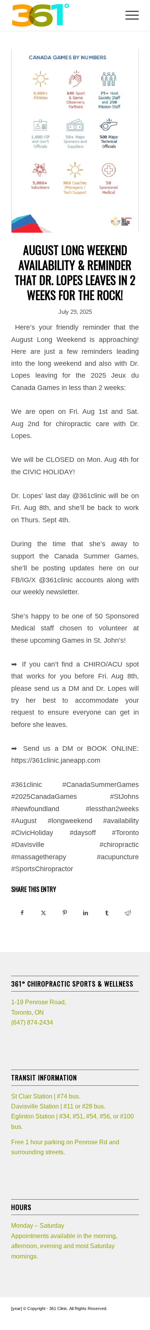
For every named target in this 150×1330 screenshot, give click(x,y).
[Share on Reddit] (128, 913)
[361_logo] (62, 15)
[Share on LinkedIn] (85, 913)
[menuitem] (128, 15)
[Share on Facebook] (22, 913)
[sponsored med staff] (75, 134)
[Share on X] (43, 913)
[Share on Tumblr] (107, 913)
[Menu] (128, 15)
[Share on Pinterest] (64, 913)
